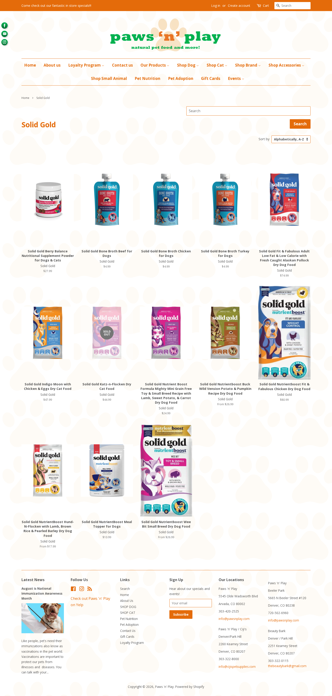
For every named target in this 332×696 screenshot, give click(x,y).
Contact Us (128, 630)
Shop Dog (186, 65)
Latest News (32, 579)
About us (52, 65)
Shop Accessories (285, 65)
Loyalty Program (85, 65)
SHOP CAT (127, 612)
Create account (239, 5)
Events (235, 78)
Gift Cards (210, 78)
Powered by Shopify (189, 686)
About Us (126, 600)
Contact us (122, 65)
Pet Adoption (180, 78)
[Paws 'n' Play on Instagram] (81, 589)
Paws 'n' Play (164, 686)
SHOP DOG (128, 607)
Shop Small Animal (109, 78)
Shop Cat (216, 65)
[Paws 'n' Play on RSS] (89, 589)
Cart (266, 5)
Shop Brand (246, 65)
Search (125, 589)
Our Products (153, 65)
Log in (215, 5)
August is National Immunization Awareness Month (41, 593)
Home (30, 65)
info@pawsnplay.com (234, 619)
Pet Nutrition (147, 78)
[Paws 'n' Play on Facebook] (73, 589)
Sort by (264, 139)
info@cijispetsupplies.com (237, 666)
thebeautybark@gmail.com (287, 666)
